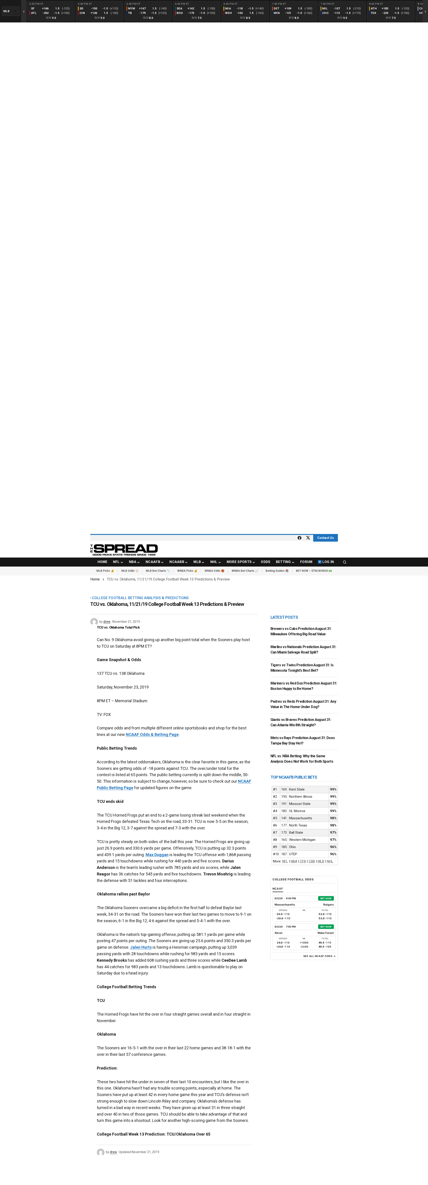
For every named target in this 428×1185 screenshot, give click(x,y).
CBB (312, 861)
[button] (344, 562)
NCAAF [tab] (278, 888)
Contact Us (325, 538)
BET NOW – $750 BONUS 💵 (314, 570)
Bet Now (326, 898)
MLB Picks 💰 (105, 570)
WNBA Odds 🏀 (214, 570)
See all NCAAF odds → (319, 956)
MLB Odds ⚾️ (130, 570)
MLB (321, 861)
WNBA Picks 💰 (187, 570)
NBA (294, 861)
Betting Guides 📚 (277, 570)
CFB (303, 861)
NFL (285, 861)
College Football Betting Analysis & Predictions (140, 598)
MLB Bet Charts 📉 (158, 570)
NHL (330, 861)
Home (95, 579)
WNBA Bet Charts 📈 (245, 570)
